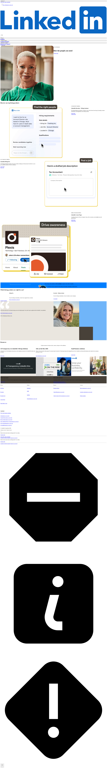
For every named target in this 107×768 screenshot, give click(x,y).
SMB (28, 391)
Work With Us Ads (3, 403)
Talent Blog (59, 392)
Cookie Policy (6, 417)
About (4, 415)
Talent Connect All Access (61, 395)
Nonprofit (32, 398)
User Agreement (6, 423)
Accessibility (6, 425)
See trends (41, 355)
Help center (85, 388)
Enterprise (29, 388)
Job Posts (2, 388)
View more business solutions (5, 413)
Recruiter (2, 392)
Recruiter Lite (2, 395)
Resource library (56, 388)
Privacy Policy (6, 419)
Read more (2, 355)
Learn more (73, 354)
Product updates (83, 395)
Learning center (86, 392)
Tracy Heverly (6, 313)
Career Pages (2, 399)
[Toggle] (0, 431)
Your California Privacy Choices (9, 421)
